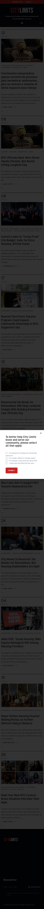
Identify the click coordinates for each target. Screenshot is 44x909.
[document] (22, 454)
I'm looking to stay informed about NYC (23, 461)
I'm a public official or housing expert (22, 458)
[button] (41, 433)
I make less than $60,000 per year (21, 463)
